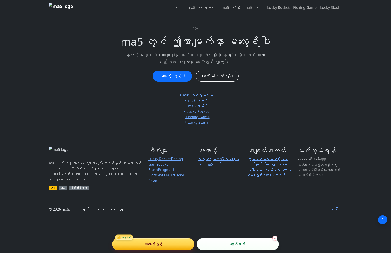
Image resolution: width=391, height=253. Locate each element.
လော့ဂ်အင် (237, 244)
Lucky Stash (330, 7)
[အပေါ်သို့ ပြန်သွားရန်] (382, 219)
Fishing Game (305, 7)
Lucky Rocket (278, 7)
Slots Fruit (165, 175)
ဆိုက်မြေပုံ (335, 209)
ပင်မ (178, 7)
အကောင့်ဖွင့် (153, 244)
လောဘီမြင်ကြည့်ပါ (217, 76)
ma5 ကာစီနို (231, 7)
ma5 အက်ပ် (254, 7)
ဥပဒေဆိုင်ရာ (270, 169)
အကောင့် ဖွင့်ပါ (172, 76)
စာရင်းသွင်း (207, 158)
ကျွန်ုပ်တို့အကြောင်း (260, 158)
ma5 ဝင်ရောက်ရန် (203, 7)
